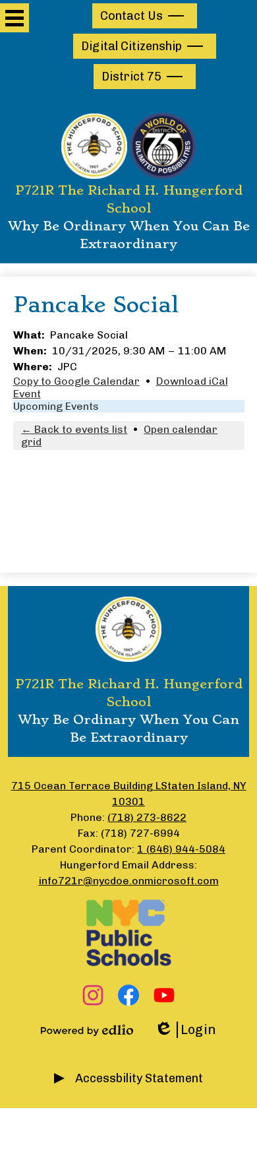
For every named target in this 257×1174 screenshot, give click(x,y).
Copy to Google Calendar (76, 381)
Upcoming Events (56, 406)
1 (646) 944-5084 (181, 849)
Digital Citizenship (131, 46)
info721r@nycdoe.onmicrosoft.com (129, 880)
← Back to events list (74, 429)
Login (185, 1030)
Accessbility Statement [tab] (139, 1078)
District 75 (131, 76)
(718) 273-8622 (146, 817)
